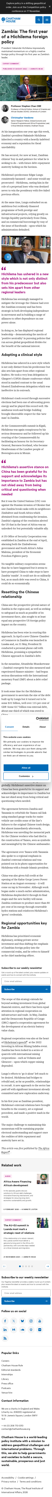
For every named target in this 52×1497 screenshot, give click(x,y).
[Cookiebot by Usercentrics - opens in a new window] (37, 719)
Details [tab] (26, 727)
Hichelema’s (15, 1042)
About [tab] (42, 727)
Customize (24, 776)
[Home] (10, 19)
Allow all (26, 768)
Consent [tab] (9, 727)
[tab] (20, 1266)
